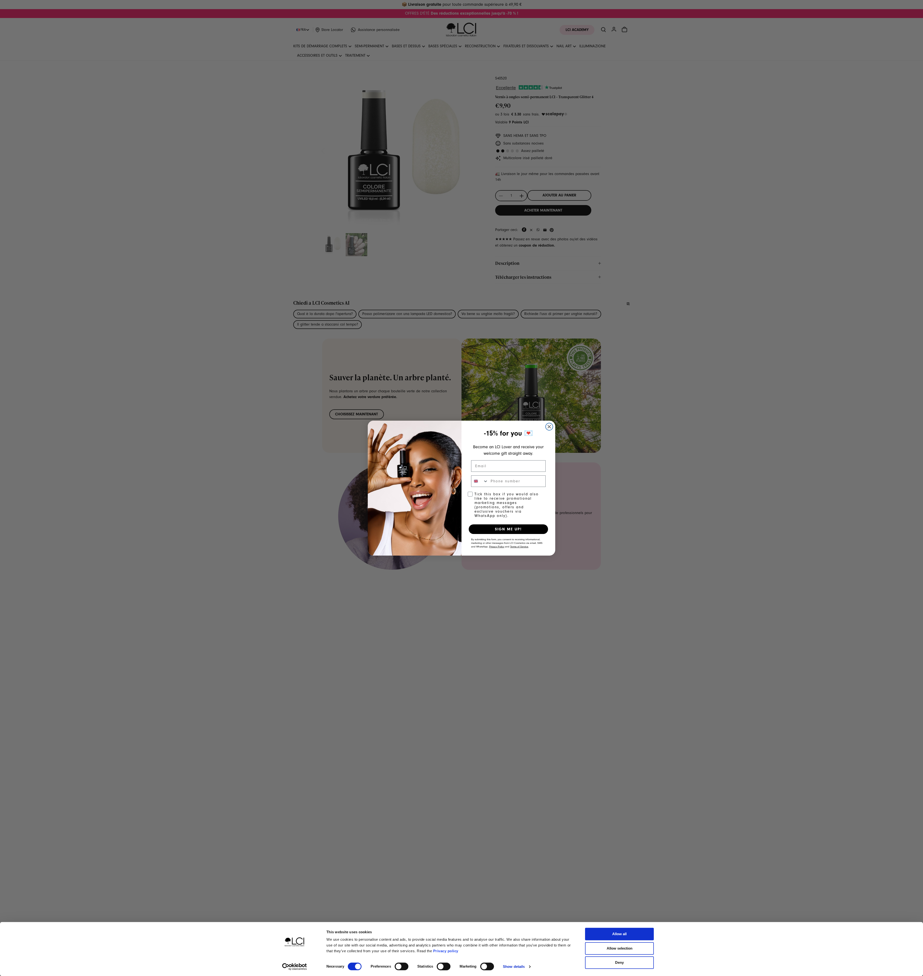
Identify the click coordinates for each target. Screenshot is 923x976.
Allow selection (619, 948)
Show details (514, 966)
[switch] (401, 966)
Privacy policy (445, 951)
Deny (619, 962)
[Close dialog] (549, 426)
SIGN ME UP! (508, 529)
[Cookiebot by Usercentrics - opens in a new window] (295, 966)
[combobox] (479, 481)
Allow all (619, 934)
